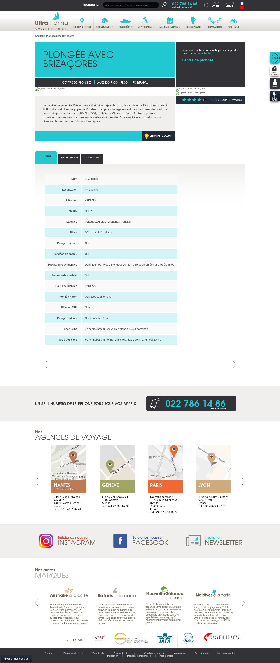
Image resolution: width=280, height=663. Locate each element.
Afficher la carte (160, 136)
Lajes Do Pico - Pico (112, 82)
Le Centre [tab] (46, 155)
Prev (45, 364)
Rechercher (91, 5)
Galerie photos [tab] (69, 157)
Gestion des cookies (16, 658)
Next (234, 364)
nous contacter (202, 53)
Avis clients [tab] (92, 157)
